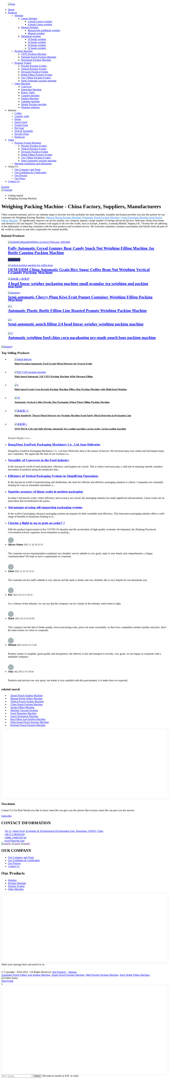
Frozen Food (21, 125)
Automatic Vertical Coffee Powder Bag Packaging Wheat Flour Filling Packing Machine (62, 402)
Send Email (7, 980)
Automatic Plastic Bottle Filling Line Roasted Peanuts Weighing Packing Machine (77, 310)
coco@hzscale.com (14, 840)
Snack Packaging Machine (24, 716)
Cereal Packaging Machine (135, 217)
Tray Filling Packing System (36, 77)
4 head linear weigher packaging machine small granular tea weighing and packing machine (78, 285)
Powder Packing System (34, 65)
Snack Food (21, 122)
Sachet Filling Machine (22, 707)
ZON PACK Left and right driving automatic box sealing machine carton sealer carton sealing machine (70, 428)
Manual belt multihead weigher (44, 30)
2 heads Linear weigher (40, 21)
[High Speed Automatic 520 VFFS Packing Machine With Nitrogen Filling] (30, 372)
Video (11, 139)
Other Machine (22, 83)
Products (12, 12)
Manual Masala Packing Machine (63, 217)
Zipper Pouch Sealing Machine (26, 695)
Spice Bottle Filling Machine (135, 975)
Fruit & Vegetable (24, 131)
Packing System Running (28, 142)
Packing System (23, 63)
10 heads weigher (37, 39)
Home (11, 9)
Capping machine (30, 95)
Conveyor (26, 86)
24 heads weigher (37, 45)
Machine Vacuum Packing (24, 710)
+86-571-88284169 (14, 834)
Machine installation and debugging (33, 163)
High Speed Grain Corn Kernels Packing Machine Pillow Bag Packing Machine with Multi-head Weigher (71, 389)
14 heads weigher (37, 42)
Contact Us (14, 181)
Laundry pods (22, 116)
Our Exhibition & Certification (30, 172)
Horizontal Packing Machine (36, 60)
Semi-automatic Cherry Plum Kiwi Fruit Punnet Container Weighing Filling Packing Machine (80, 298)
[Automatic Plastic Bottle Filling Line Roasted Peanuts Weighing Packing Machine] (10, 306)
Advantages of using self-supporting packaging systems (45, 507)
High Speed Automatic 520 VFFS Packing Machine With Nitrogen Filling (54, 376)
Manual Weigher (29, 27)
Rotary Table (28, 92)
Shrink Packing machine (34, 104)
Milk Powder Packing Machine (102, 975)
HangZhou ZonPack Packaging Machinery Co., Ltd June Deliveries (54, 444)
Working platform (30, 107)
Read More (14, 259)
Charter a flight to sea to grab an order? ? (36, 523)
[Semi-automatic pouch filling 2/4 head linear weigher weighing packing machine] (10, 319)
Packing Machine (24, 51)
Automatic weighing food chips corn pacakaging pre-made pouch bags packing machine (82, 337)
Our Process (21, 175)
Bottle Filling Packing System (36, 74)
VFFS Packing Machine (33, 54)
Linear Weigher (29, 18)
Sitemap (72, 972)
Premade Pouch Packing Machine (38, 57)
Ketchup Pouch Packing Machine (27, 725)
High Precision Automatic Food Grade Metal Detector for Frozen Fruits (53, 363)
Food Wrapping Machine (23, 713)
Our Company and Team (27, 169)
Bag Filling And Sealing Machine (27, 719)
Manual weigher (36, 33)
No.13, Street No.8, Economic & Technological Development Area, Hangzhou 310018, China (54, 831)
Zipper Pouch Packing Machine (67, 975)
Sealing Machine (30, 98)
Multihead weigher (31, 36)
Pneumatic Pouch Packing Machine (100, 217)
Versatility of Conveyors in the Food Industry (38, 460)
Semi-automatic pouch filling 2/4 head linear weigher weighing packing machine (76, 324)
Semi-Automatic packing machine (38, 80)
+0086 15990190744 (15, 837)
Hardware (20, 137)
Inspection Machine (31, 89)
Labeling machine (30, 101)
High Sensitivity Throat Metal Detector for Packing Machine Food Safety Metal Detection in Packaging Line (73, 415)
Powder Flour (22, 134)
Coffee (18, 113)
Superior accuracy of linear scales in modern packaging (45, 491)
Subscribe (6, 816)
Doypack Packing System (34, 71)
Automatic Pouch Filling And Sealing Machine (25, 975)
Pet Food (19, 128)
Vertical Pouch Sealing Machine (27, 701)
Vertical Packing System (33, 68)
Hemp (18, 119)
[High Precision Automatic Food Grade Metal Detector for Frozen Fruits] (23, 359)
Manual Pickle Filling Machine (26, 698)
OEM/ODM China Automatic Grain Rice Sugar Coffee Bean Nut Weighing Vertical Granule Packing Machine (79, 271)
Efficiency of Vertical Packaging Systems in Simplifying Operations (53, 476)
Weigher (19, 15)
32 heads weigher (37, 48)
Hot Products (59, 972)
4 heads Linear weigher (40, 24)
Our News (20, 178)
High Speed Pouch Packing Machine (29, 722)
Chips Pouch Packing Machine (26, 704)
